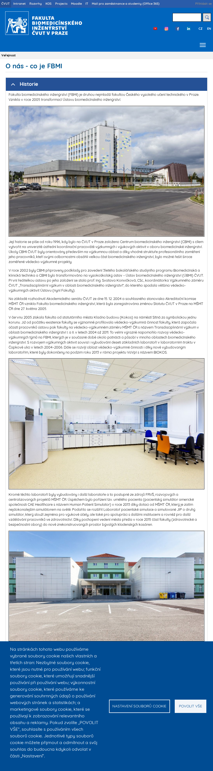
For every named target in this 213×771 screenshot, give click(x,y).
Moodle (76, 4)
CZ (200, 29)
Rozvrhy (35, 4)
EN (209, 29)
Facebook (177, 29)
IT (86, 4)
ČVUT (5, 4)
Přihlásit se (203, 4)
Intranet (19, 4)
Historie (29, 84)
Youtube (155, 29)
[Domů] (42, 23)
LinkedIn (189, 29)
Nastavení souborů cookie (139, 706)
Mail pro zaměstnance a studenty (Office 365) (125, 4)
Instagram (166, 29)
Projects (61, 4)
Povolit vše (190, 706)
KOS (48, 4)
